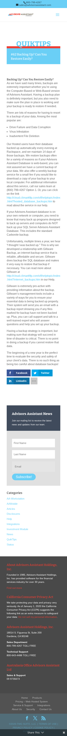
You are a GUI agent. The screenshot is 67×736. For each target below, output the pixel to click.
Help (9, 518)
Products (37, 697)
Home (24, 697)
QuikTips (12, 539)
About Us (17, 709)
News (10, 534)
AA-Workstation (15, 498)
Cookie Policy (43, 727)
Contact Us (46, 709)
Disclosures (13, 513)
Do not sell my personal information (37, 617)
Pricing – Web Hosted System (31, 701)
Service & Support (23, 705)
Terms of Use (48, 724)
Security (30, 709)
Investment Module (17, 529)
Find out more (14, 588)
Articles (11, 508)
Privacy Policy (22, 727)
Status (10, 544)
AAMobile (12, 503)
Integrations (13, 524)
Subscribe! (24, 477)
